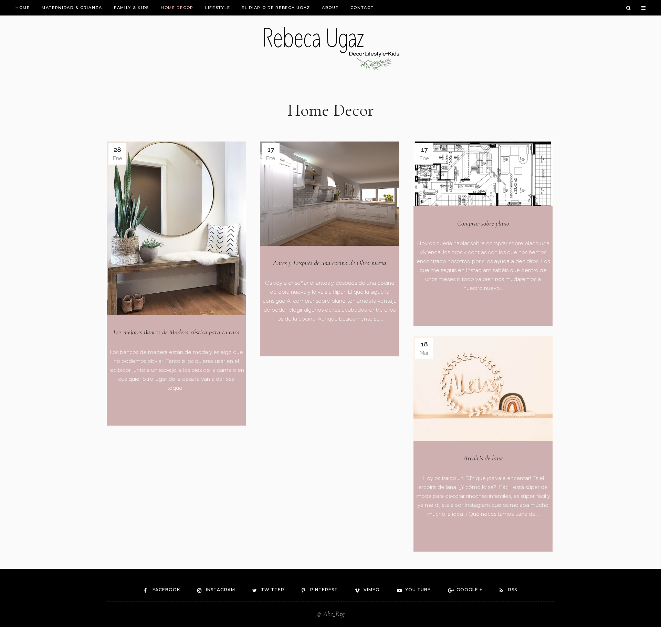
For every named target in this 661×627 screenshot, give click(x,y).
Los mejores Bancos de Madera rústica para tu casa (176, 332)
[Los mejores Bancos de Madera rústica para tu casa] (176, 228)
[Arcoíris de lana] (483, 388)
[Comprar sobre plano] (483, 174)
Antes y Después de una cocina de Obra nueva (329, 263)
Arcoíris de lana (483, 458)
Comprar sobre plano (483, 223)
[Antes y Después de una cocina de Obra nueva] (329, 194)
